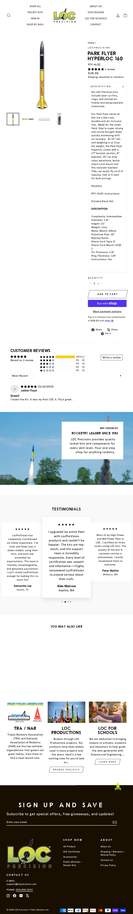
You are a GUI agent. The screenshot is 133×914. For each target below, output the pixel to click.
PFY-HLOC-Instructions (105, 193)
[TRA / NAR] (25, 712)
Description (101, 86)
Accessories (70, 856)
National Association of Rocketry (25, 740)
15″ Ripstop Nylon (103, 236)
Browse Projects (66, 769)
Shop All (35, 6)
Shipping (93, 77)
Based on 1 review (22, 360)
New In (35, 18)
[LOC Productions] (66, 712)
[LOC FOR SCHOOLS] (108, 712)
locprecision (99, 47)
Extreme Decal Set (102, 201)
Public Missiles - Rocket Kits (72, 863)
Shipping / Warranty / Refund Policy (112, 853)
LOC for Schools (96, 18)
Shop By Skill (35, 24)
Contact (95, 24)
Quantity (95, 277)
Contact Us (107, 860)
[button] (96, 69)
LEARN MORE (107, 761)
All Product (69, 846)
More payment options (107, 311)
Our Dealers (96, 12)
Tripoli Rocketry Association (25, 734)
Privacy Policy (108, 865)
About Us (96, 6)
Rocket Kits (35, 12)
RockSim (96, 186)
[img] (29, 386)
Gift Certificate (71, 851)
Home (91, 42)
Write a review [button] (112, 357)
